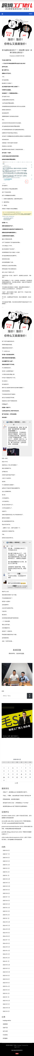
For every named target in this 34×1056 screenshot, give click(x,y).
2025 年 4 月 (6, 907)
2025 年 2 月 (6, 915)
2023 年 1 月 (6, 997)
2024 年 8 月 (6, 936)
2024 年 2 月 (6, 958)
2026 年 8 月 (6, 850)
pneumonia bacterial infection (11, 826)
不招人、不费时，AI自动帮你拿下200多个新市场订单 (17, 795)
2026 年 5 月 (6, 861)
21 (21, 774)
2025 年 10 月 (6, 886)
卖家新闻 (5, 1024)
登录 (22, 653)
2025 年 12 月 (6, 879)
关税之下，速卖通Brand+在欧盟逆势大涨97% (15, 792)
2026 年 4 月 (6, 865)
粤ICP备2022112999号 (17, 1050)
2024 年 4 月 (6, 950)
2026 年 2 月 (6, 872)
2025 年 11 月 (6, 882)
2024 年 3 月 (6, 954)
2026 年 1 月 (6, 875)
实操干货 (5, 1027)
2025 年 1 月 (6, 918)
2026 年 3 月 (6, 868)
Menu (30, 14)
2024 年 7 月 (6, 940)
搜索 (3, 691)
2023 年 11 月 (6, 968)
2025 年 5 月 (6, 904)
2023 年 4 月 (6, 986)
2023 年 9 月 (6, 975)
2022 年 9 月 (6, 1011)
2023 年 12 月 (6, 965)
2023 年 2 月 (6, 993)
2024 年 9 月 (6, 932)
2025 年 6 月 (6, 900)
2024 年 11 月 (6, 925)
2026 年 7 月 (6, 854)
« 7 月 (16, 783)
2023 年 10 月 (6, 972)
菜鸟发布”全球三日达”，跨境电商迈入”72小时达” (16, 803)
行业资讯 (5, 1035)
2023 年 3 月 (6, 990)
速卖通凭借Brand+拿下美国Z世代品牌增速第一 (15, 806)
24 (4, 777)
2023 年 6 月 (6, 983)
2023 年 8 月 (6, 979)
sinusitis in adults (7, 815)
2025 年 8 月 (6, 893)
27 (17, 777)
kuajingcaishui (7, 1020)
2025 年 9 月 (6, 890)
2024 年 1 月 (6, 961)
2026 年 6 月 (6, 857)
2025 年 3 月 (6, 911)
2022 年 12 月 (6, 1000)
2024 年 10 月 (6, 929)
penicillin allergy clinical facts (10, 832)
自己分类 (5, 1031)
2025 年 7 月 (6, 897)
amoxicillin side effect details (10, 821)
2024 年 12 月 (6, 922)
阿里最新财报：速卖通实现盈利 (11, 799)
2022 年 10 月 (6, 1008)
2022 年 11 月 (6, 1004)
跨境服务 (5, 1038)
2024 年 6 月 (6, 943)
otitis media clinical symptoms (11, 837)
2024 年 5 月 (6, 947)
